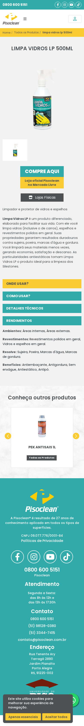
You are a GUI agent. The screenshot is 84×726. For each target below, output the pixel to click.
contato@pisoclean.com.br (42, 639)
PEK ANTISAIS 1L (42, 447)
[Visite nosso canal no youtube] (71, 5)
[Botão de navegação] (25, 19)
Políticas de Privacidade (42, 540)
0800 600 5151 (15, 4)
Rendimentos (19, 320)
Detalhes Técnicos (24, 308)
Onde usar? (17, 283)
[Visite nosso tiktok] (78, 5)
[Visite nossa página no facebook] (58, 5)
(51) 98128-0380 (42, 625)
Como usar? (18, 295)
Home (6, 32)
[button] (8, 436)
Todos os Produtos (26, 32)
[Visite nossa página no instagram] (65, 5)
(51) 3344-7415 (42, 632)
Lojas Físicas (45, 197)
